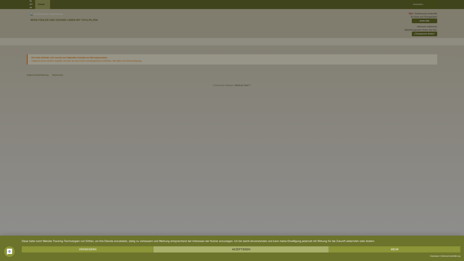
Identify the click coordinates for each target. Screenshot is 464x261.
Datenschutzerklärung (450, 256)
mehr (395, 249)
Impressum (435, 256)
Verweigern (87, 249)
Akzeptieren (241, 249)
